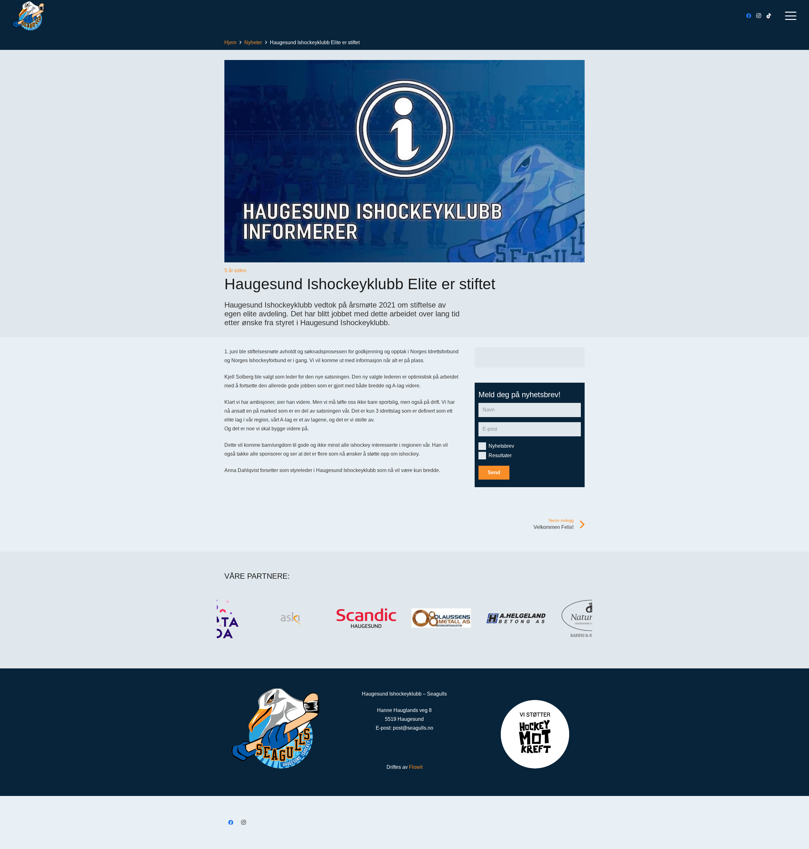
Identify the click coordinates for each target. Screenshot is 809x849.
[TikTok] (769, 16)
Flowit (416, 767)
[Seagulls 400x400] (28, 16)
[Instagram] (759, 16)
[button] (790, 15)
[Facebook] (749, 16)
